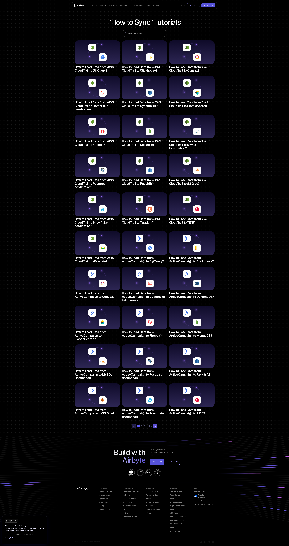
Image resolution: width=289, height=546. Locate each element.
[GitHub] (201, 542)
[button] (93, 5)
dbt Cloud (174, 513)
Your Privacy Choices (203, 496)
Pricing (155, 5)
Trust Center (175, 495)
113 (150, 426)
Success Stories (152, 502)
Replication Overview (130, 491)
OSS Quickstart (176, 502)
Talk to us (193, 5)
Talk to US (173, 462)
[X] (205, 542)
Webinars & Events (153, 509)
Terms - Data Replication (204, 501)
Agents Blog (175, 531)
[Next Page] (155, 426)
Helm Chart (174, 509)
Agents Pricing (104, 509)
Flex (124, 509)
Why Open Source (153, 495)
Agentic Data (103, 499)
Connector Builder (129, 499)
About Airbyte (152, 491)
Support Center (176, 491)
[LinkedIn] (209, 542)
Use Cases (150, 506)
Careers (149, 513)
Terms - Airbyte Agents (203, 504)
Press (148, 499)
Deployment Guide (177, 506)
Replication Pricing (129, 516)
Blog (172, 527)
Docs (148, 5)
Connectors (138, 5)
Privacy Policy (199, 491)
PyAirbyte (126, 495)
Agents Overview (105, 491)
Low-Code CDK (176, 524)
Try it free (208, 5)
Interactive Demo (129, 506)
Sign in (182, 5)
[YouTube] (213, 542)
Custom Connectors (178, 516)
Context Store (104, 495)
